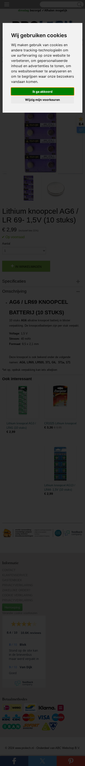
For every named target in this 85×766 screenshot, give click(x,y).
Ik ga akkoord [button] (42, 91)
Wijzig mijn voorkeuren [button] (42, 99)
